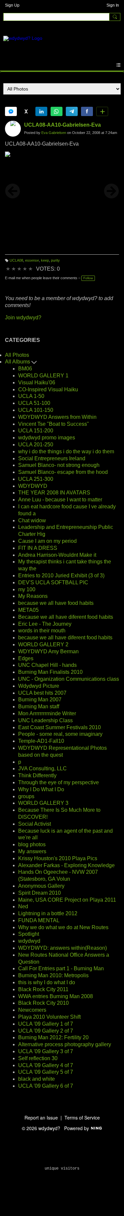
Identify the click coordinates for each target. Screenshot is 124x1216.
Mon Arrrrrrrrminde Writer (47, 713)
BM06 (25, 368)
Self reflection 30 (38, 1058)
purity (55, 260)
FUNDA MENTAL (39, 920)
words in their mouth (41, 630)
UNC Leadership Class (45, 720)
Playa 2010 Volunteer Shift (49, 1017)
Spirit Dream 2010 (39, 893)
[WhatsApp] (56, 111)
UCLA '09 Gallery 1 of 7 (45, 1024)
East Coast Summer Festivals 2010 (59, 727)
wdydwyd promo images (46, 437)
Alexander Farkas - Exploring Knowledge (66, 865)
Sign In (112, 5)
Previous (12, 191)
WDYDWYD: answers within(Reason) (62, 948)
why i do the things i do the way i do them (66, 451)
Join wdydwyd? (23, 317)
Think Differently (37, 775)
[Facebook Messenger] (11, 111)
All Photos (17, 355)
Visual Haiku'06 (36, 382)
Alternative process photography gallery (64, 1044)
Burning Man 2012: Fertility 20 (53, 1037)
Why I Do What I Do (41, 789)
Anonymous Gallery (41, 886)
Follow (88, 278)
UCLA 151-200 (35, 430)
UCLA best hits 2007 (42, 693)
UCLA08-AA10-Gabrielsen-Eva (62, 125)
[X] (26, 111)
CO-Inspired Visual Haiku (48, 389)
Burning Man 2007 (40, 699)
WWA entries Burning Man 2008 (55, 996)
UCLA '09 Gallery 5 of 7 (45, 1072)
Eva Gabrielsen (53, 133)
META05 (28, 610)
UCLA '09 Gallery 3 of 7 (45, 1051)
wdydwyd (29, 941)
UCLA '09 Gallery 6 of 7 (45, 1086)
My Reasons (33, 596)
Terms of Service (82, 1117)
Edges (25, 658)
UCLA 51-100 (34, 403)
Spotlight (28, 934)
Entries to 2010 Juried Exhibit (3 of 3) (61, 575)
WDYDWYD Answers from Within (57, 417)
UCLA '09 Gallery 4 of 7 (45, 1065)
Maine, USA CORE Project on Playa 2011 (67, 900)
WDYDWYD (32, 486)
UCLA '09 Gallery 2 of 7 (45, 1031)
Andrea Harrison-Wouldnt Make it (57, 555)
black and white (36, 1079)
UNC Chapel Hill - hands (47, 665)
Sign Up (12, 5)
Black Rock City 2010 (43, 1003)
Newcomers (32, 1010)
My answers (32, 851)
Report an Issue (41, 1117)
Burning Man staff (38, 706)
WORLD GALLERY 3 (43, 803)
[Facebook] (87, 111)
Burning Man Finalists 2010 (50, 672)
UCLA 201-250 (35, 444)
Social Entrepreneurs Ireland (51, 458)
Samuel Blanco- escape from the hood (63, 472)
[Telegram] (72, 111)
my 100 (26, 589)
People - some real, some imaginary (60, 734)
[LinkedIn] (41, 111)
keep (45, 260)
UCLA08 (16, 260)
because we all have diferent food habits (65, 637)
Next (111, 191)
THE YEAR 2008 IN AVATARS (54, 492)
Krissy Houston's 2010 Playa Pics (57, 858)
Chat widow (32, 520)
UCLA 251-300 (35, 479)
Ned (23, 906)
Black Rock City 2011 (43, 989)
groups (26, 796)
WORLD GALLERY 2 (43, 644)
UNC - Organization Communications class (68, 679)
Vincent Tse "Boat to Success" (53, 424)
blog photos (32, 844)
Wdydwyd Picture (38, 686)
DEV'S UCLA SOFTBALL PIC (53, 582)
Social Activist (34, 824)
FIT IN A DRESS (37, 548)
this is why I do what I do (46, 982)
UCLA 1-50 (31, 396)
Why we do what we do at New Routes (63, 927)
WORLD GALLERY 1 (43, 375)
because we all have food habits (56, 603)
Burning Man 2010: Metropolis (53, 975)
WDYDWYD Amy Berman (48, 651)
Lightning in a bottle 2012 (47, 913)
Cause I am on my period (47, 541)
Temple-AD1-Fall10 (41, 741)
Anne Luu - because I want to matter (60, 499)
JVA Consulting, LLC (42, 768)
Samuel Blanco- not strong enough (59, 465)
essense (32, 260)
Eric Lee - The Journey (44, 624)
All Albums (18, 361)
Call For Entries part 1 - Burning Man (61, 968)
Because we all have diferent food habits (65, 617)
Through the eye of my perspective (58, 782)
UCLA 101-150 (35, 410)
